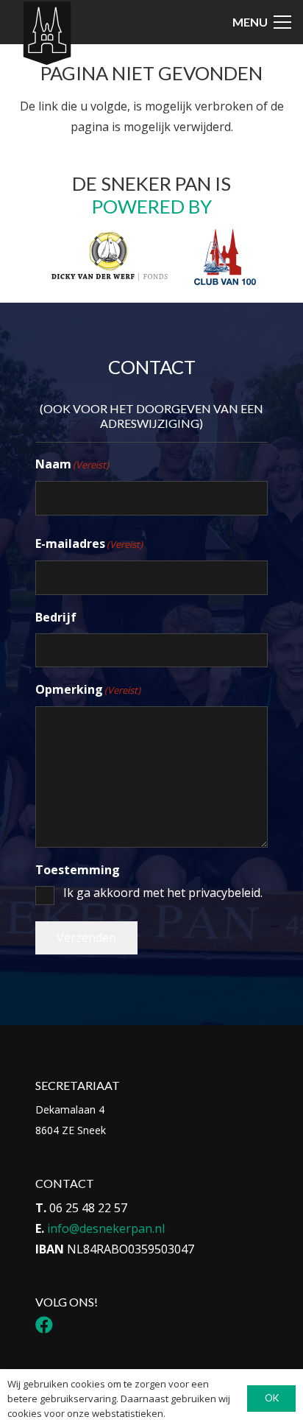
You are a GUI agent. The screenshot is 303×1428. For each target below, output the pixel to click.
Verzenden (86, 937)
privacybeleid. (225, 892)
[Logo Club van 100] (225, 257)
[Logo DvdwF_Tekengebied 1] (109, 255)
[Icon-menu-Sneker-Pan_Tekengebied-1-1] (47, 34)
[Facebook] (44, 1325)
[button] (262, 22)
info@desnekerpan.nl (106, 1228)
